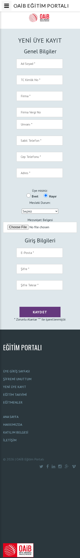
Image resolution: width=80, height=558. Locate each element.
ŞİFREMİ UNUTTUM (17, 379)
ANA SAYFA (10, 417)
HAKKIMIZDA (12, 424)
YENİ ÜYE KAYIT (14, 387)
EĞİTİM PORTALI (22, 347)
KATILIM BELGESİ (15, 432)
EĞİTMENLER (13, 402)
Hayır (53, 196)
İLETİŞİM (9, 440)
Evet (35, 196)
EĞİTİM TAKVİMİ (15, 395)
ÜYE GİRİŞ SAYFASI (16, 371)
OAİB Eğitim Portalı (30, 459)
